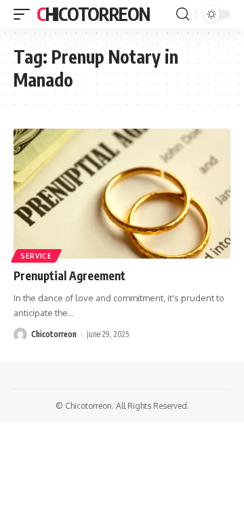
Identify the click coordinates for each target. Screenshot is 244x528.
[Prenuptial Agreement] (122, 194)
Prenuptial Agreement (69, 275)
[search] (182, 14)
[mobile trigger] (25, 14)
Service (36, 256)
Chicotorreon (93, 14)
